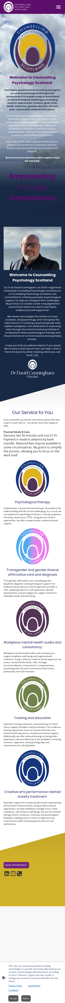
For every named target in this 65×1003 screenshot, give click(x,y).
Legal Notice (34, 985)
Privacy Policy (15, 985)
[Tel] (19, 873)
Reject (26, 998)
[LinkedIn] (6, 873)
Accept (13, 998)
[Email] (13, 873)
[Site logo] (18, 6)
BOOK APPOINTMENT (16, 865)
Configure (14, 990)
